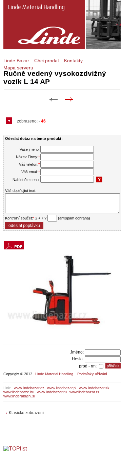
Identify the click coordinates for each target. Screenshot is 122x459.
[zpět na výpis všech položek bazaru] (10, 121)
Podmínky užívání (92, 374)
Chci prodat (46, 60)
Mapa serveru (18, 67)
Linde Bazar (16, 60)
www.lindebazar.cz (29, 388)
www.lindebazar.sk (94, 388)
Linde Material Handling (54, 374)
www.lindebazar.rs (84, 392)
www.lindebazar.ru (52, 392)
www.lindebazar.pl (61, 388)
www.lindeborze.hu (18, 392)
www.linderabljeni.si (19, 396)
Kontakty (73, 60)
